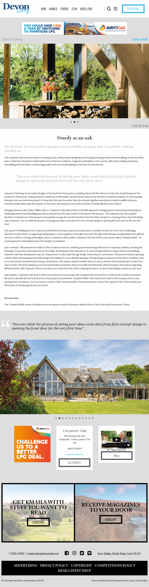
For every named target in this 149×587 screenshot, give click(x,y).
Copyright (81, 565)
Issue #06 (140, 39)
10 (86, 418)
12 (93, 418)
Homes (53, 8)
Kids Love (86, 8)
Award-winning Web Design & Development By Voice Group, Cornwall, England (120, 580)
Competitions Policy (115, 565)
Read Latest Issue (74, 571)
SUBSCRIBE (133, 9)
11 (89, 418)
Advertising (25, 565)
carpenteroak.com (74, 454)
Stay (74, 8)
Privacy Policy (54, 565)
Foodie (64, 8)
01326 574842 (17, 553)
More (116, 455)
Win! (43, 8)
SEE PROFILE (74, 462)
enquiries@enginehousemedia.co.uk (43, 553)
